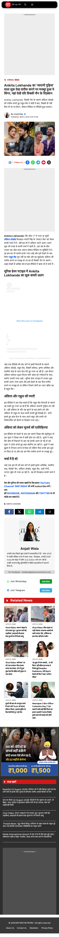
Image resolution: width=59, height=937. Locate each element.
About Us (10, 928)
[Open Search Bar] (25, 4)
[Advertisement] (29, 45)
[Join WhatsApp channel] (33, 162)
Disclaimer (34, 928)
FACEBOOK (13, 493)
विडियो (17, 80)
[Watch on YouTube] (44, 162)
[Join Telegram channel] (38, 162)
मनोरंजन (10, 80)
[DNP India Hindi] (13, 4)
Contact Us (22, 928)
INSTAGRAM (28, 493)
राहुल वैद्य (12, 257)
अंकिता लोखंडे (10, 239)
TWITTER (44, 493)
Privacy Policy (47, 928)
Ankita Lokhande (13, 504)
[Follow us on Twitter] (49, 162)
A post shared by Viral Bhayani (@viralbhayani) (29, 358)
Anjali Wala (18, 114)
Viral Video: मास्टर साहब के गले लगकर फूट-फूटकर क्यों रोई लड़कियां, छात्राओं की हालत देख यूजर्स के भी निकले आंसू (26, 814)
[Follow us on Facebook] (28, 162)
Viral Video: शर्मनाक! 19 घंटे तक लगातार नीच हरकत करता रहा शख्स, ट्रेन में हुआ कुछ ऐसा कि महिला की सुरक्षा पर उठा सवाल (15, 668)
